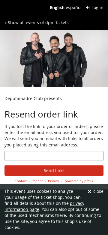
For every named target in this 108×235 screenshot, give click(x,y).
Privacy (53, 181)
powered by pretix (79, 181)
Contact (21, 181)
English (57, 7)
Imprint (37, 181)
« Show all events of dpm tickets (36, 22)
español (74, 7)
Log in (97, 7)
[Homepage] (54, 58)
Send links (54, 170)
